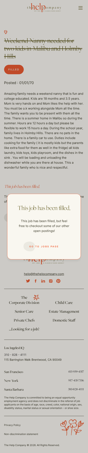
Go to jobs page (44, 246)
